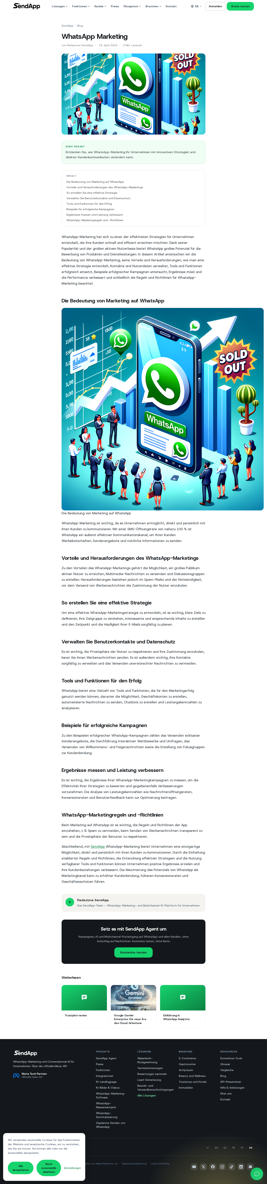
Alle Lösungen (146, 1095)
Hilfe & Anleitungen (232, 1087)
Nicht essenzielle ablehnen (48, 1168)
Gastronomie (187, 1064)
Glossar (225, 1064)
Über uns (226, 1093)
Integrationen (104, 1076)
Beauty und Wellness (192, 1076)
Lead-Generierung (149, 1080)
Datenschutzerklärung (134, 1163)
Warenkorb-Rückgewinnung (147, 1060)
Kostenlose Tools (231, 1058)
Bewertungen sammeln (152, 1074)
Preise (115, 6)
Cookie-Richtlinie (159, 1163)
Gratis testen (240, 6)
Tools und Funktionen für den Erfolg (89, 203)
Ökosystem (130, 6)
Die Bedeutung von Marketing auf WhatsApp (95, 182)
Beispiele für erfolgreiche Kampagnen (90, 209)
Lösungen (58, 6)
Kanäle (98, 6)
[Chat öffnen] (257, 1174)
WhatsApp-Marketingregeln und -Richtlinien (94, 220)
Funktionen (79, 6)
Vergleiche (227, 1070)
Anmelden (215, 6)
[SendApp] (26, 6)
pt (242, 1147)
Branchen (152, 6)
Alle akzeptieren (21, 1168)
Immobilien (186, 1087)
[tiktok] (231, 1166)
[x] (203, 1166)
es (225, 1147)
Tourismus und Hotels (193, 1082)
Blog (80, 25)
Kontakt (171, 6)
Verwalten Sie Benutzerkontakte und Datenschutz (98, 198)
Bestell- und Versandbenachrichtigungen (155, 1087)
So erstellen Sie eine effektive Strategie (91, 192)
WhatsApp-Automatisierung (106, 1115)
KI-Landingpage (106, 1082)
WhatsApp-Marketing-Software (110, 1095)
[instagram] (222, 1166)
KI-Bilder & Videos (108, 1087)
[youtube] (194, 1166)
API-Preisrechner (230, 1082)
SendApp (67, 25)
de (197, 6)
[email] (250, 1166)
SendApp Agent (106, 1058)
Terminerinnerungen (150, 1068)
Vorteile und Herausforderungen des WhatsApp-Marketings (104, 187)
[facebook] (212, 1166)
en (216, 1147)
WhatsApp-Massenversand (106, 1105)
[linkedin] (241, 1166)
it (208, 1147)
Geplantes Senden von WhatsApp (110, 1125)
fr (233, 1147)
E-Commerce (187, 1058)
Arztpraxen (186, 1070)
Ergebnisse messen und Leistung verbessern (94, 214)
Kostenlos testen (133, 952)
